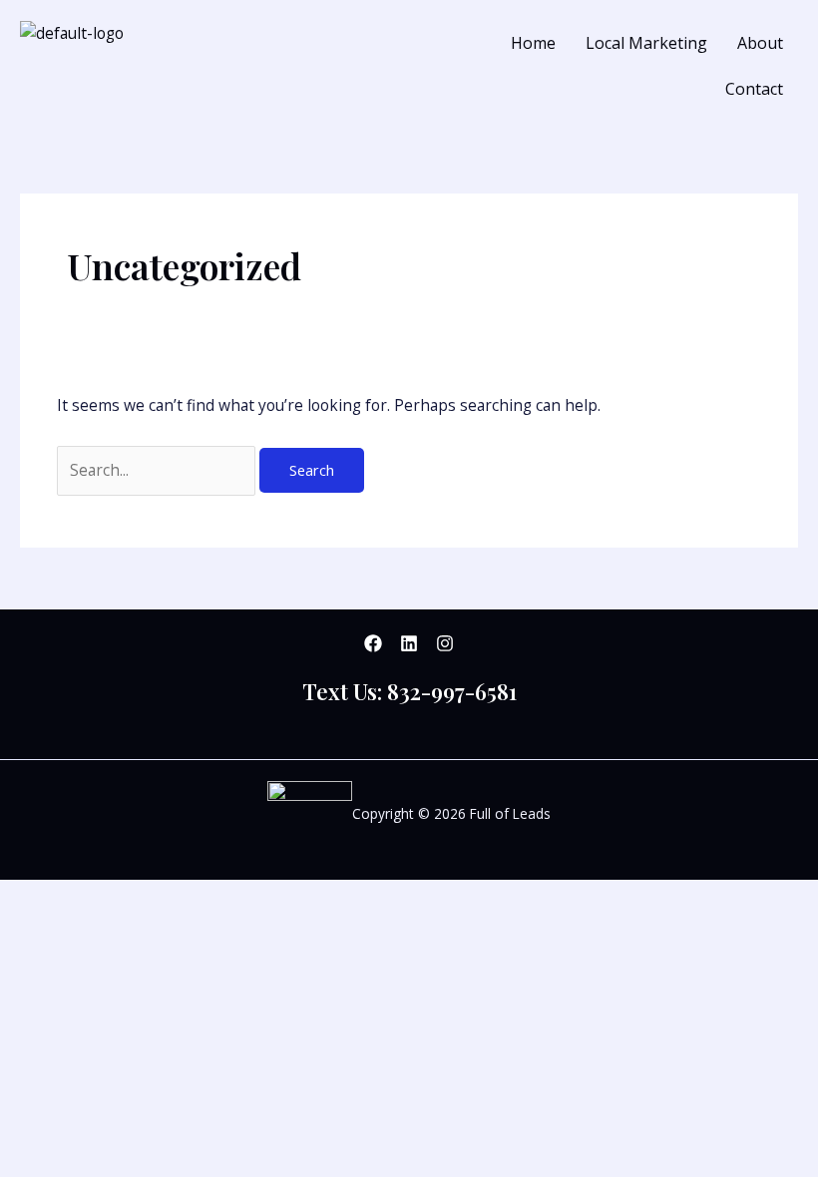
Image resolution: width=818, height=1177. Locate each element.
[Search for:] (158, 470)
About (760, 43)
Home (533, 43)
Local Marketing (646, 43)
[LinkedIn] (409, 643)
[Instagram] (445, 643)
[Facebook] (373, 643)
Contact (754, 89)
